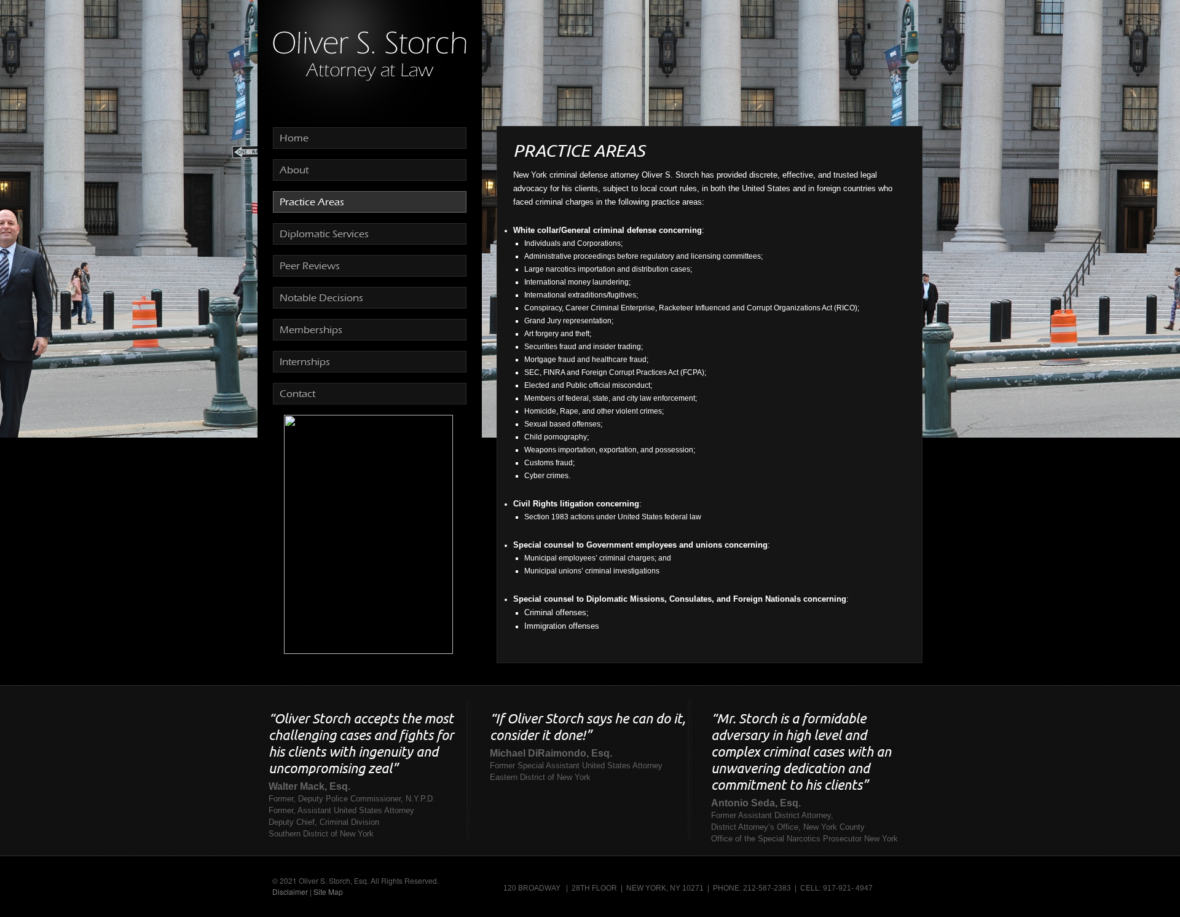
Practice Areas (312, 202)
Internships (305, 362)
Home (294, 138)
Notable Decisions (321, 298)
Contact (297, 393)
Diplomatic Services (324, 234)
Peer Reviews (310, 266)
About (294, 170)
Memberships (311, 330)
